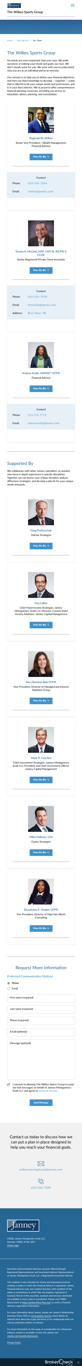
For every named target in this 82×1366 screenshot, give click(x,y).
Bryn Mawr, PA (37, 313)
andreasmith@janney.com (44, 423)
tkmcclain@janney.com (42, 305)
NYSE (26, 1242)
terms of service (48, 1091)
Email (15, 988)
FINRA (20, 1242)
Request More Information (41, 968)
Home (10, 41)
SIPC (32, 1242)
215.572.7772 (37, 415)
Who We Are (22, 41)
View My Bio (41, 157)
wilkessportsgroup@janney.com (41, 1169)
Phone (15, 983)
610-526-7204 (37, 183)
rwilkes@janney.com (40, 191)
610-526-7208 (37, 297)
